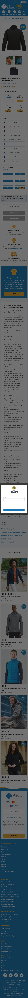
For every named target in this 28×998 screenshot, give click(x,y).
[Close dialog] (26, 485)
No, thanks (14, 511)
